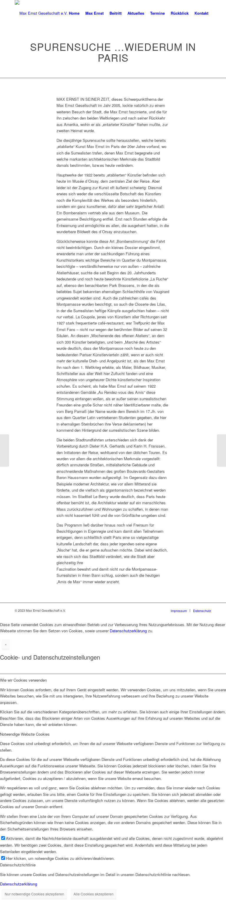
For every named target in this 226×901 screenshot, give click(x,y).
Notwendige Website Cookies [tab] (25, 734)
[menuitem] (74, 13)
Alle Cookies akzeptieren (94, 893)
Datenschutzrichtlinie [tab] (18, 865)
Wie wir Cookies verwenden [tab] (23, 680)
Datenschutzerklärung (128, 630)
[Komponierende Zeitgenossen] (4, 450)
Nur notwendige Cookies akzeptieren (34, 893)
